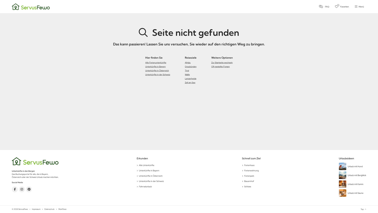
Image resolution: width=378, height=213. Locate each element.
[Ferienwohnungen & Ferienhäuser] (31, 6)
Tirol (187, 70)
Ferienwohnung (251, 170)
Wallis (187, 74)
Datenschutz (49, 209)
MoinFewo (62, 209)
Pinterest (29, 189)
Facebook (15, 189)
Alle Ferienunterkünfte (155, 62)
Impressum (36, 209)
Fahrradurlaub (145, 186)
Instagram (22, 189)
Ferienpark (249, 176)
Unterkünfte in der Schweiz (157, 74)
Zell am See (190, 82)
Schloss (247, 186)
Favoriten (343, 6)
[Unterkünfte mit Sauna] (352, 193)
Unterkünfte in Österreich (157, 70)
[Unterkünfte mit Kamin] (352, 184)
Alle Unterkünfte (146, 165)
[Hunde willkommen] (352, 166)
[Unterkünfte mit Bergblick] (352, 175)
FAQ (327, 6)
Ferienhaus (249, 165)
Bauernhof (249, 181)
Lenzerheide (190, 78)
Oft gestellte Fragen (220, 66)
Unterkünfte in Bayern (155, 66)
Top (362, 209)
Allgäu (188, 62)
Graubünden (191, 66)
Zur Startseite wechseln (222, 62)
